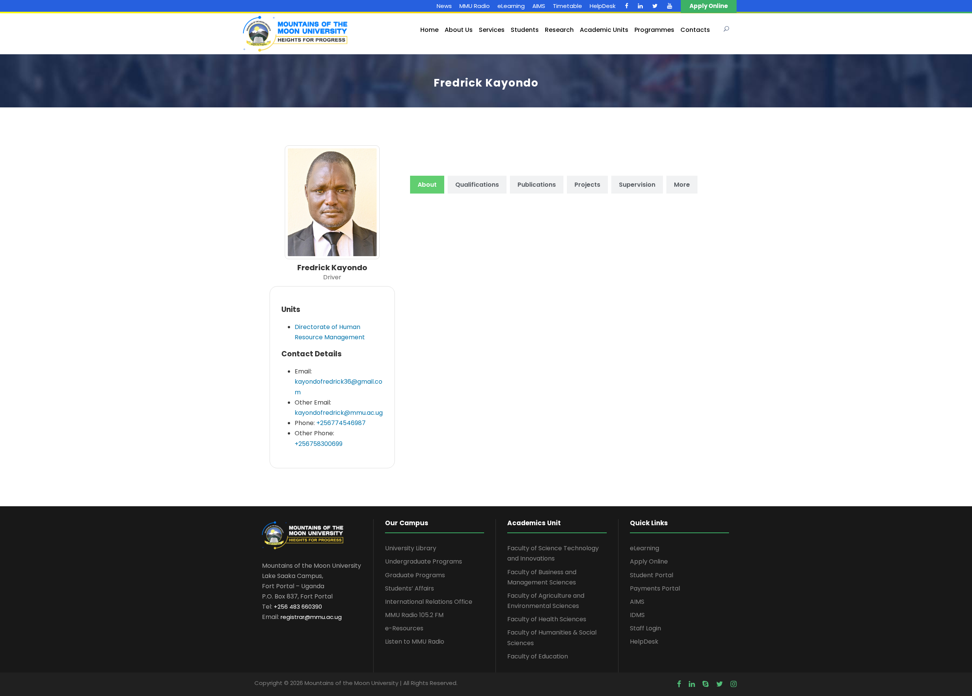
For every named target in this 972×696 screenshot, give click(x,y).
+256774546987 (341, 423)
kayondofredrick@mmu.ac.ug (339, 412)
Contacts (695, 29)
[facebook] (626, 6)
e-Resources (404, 628)
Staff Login (645, 628)
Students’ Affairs (409, 588)
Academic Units (604, 29)
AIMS (538, 6)
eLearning (511, 6)
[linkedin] (640, 6)
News (444, 6)
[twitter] (655, 6)
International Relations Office (428, 601)
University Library (410, 548)
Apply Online (649, 561)
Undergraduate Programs (423, 561)
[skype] (705, 684)
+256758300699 (318, 443)
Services (492, 29)
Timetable (567, 6)
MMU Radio (474, 6)
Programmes (654, 29)
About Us (459, 29)
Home (429, 29)
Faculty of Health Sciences (546, 619)
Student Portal (651, 575)
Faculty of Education (537, 656)
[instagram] (734, 684)
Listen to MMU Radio (414, 641)
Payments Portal (655, 588)
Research (559, 29)
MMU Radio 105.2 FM (414, 615)
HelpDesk (602, 6)
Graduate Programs (415, 575)
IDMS (637, 615)
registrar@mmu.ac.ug (311, 617)
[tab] (427, 185)
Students (525, 29)
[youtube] (669, 6)
